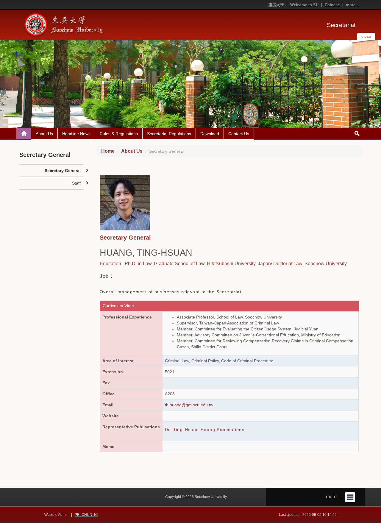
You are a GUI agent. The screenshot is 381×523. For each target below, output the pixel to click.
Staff (76, 183)
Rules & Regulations (119, 133)
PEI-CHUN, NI (86, 515)
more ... (353, 5)
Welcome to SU (304, 5)
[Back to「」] (23, 133)
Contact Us (238, 133)
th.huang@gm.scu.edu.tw (189, 404)
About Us (44, 133)
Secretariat (341, 25)
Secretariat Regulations (169, 133)
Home (108, 151)
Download (209, 133)
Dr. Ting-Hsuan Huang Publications (204, 429)
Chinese (332, 5)
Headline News (76, 133)
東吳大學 (276, 5)
